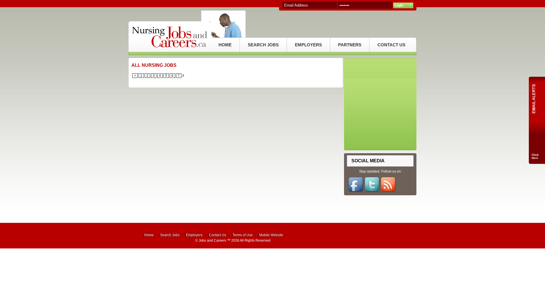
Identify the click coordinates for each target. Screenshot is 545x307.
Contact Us (217, 235)
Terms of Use (242, 235)
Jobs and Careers (212, 240)
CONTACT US (391, 44)
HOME (225, 44)
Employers (194, 235)
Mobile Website (271, 235)
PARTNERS (349, 44)
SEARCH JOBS (263, 44)
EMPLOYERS (308, 44)
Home (149, 235)
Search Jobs (169, 235)
